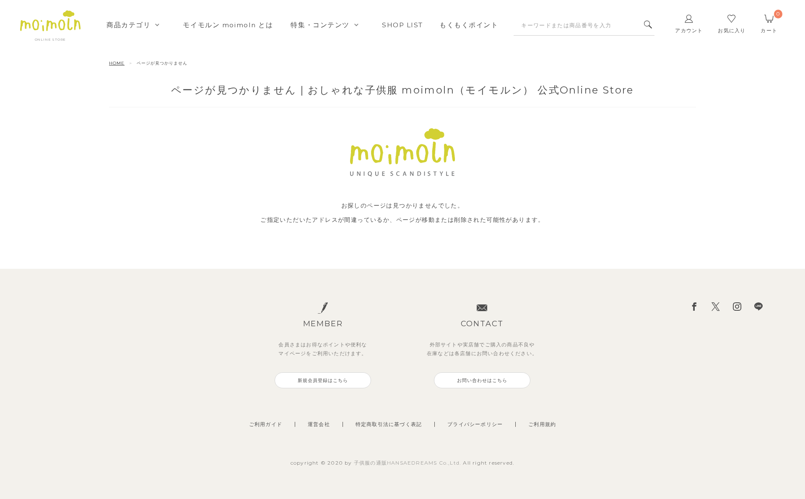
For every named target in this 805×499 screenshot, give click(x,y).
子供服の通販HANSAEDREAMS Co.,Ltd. (408, 463)
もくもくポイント (469, 25)
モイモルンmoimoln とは (228, 25)
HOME (117, 63)
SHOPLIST (402, 25)
